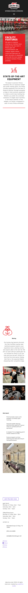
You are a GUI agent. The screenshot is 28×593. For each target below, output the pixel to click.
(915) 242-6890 (10, 531)
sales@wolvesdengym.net (14, 536)
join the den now (11, 499)
